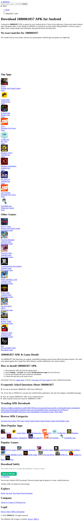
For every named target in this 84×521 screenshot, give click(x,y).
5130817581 (30, 408)
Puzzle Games (40, 421)
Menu (5, 6)
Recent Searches (27, 493)
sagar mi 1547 (58, 410)
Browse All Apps (9, 474)
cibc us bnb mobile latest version (65, 408)
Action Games (29, 421)
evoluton (21, 410)
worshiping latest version (45, 410)
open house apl (48, 408)
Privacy (30, 519)
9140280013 (14, 412)
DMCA (36, 519)
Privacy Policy (6, 512)
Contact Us (12, 502)
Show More (58, 412)
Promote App (20, 502)
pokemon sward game (26, 412)
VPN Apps (20, 421)
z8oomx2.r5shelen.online (9, 408)
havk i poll (22, 408)
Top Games (46, 380)
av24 (9, 410)
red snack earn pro (30, 410)
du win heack (42, 412)
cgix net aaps (38, 408)
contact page (20, 380)
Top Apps (35, 380)
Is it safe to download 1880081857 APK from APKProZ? (23, 389)
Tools (67, 421)
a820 (36, 412)
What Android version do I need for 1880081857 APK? (22, 399)
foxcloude (14, 410)
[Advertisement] (42, 55)
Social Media (60, 421)
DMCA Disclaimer (17, 512)
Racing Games (50, 421)
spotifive (7, 412)
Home (3, 493)
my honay (50, 412)
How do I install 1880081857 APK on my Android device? (23, 397)
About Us (4, 502)
